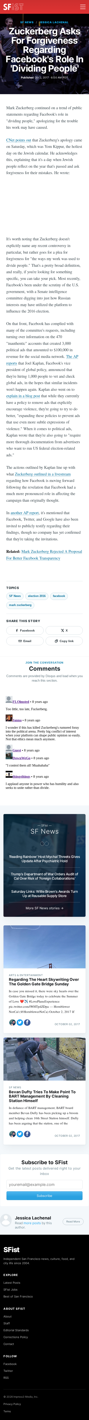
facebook (59, 596)
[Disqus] (44, 748)
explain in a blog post (23, 395)
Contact (8, 1344)
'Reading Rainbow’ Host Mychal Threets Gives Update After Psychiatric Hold (44, 858)
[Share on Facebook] (27, 1022)
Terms (7, 1411)
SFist (11, 1249)
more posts (32, 1223)
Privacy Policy (12, 1404)
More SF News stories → (45, 908)
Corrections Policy (15, 1337)
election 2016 (37, 596)
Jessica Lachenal (53, 22)
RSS (6, 1377)
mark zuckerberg (20, 605)
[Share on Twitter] (20, 1022)
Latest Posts (11, 1282)
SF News (27, 22)
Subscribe (44, 1196)
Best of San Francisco (18, 1296)
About (7, 1316)
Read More (73, 1221)
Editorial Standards (16, 1330)
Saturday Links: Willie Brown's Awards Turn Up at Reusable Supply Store (44, 893)
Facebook (10, 1364)
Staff (6, 1323)
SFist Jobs (10, 1289)
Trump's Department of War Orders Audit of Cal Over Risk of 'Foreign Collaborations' (44, 876)
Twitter (8, 1370)
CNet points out (18, 140)
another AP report (25, 512)
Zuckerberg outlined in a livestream (43, 474)
